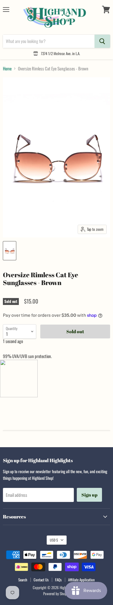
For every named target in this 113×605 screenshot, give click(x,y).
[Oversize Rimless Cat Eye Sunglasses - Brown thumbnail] (9, 250)
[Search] (102, 41)
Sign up (89, 495)
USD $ (54, 540)
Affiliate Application (81, 579)
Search (22, 579)
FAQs (58, 579)
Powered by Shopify (56, 593)
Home (7, 68)
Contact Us (41, 579)
